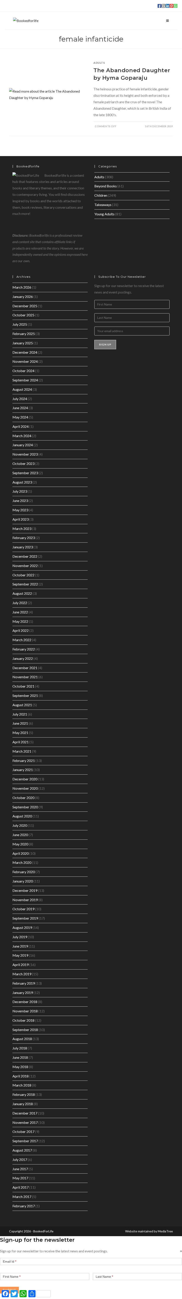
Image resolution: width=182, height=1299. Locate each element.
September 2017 (25, 1141)
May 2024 (20, 417)
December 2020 (24, 779)
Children (100, 195)
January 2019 (22, 992)
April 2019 (20, 964)
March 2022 (21, 640)
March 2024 (21, 436)
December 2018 (24, 1002)
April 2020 (20, 853)
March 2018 (21, 1085)
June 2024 (20, 408)
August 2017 (22, 1150)
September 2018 (25, 1029)
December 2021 (24, 668)
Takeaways (102, 204)
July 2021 (19, 714)
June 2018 (20, 1057)
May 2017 (20, 1178)
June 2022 (20, 612)
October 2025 (23, 315)
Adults (99, 62)
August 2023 (22, 482)
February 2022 (23, 649)
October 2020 (23, 797)
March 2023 (21, 528)
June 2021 (20, 723)
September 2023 (25, 473)
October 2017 (23, 1131)
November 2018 (25, 1011)
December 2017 (24, 1113)
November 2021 (25, 677)
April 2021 (20, 742)
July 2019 (19, 937)
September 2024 (25, 380)
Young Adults (104, 214)
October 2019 (23, 909)
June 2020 (20, 835)
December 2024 (24, 352)
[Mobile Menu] (167, 20)
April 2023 (20, 519)
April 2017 (20, 1187)
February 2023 (23, 537)
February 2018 (23, 1094)
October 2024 (23, 371)
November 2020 (25, 788)
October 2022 (23, 575)
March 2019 (21, 974)
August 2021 (22, 705)
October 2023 (23, 463)
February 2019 (23, 983)
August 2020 (22, 816)
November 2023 (25, 454)
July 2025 (19, 324)
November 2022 (25, 565)
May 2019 (20, 955)
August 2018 (22, 1039)
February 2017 (23, 1206)
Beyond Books (105, 186)
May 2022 (20, 621)
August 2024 (22, 389)
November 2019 (25, 900)
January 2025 (22, 343)
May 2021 (20, 732)
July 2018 (19, 1048)
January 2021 (22, 770)
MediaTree (165, 1231)
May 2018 (20, 1067)
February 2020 (23, 872)
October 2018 (23, 1020)
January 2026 (22, 296)
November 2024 (25, 361)
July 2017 (19, 1159)
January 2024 (22, 445)
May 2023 (20, 510)
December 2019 (24, 890)
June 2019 (20, 946)
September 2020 (25, 807)
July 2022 (19, 603)
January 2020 (22, 881)
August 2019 (22, 927)
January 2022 (22, 658)
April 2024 (20, 426)
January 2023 (22, 547)
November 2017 (25, 1122)
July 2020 (19, 825)
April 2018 (20, 1076)
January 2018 (22, 1104)
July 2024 (19, 399)
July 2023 (19, 491)
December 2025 (24, 306)
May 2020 (20, 844)
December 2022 (24, 556)
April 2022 (20, 630)
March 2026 (21, 287)
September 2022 (25, 584)
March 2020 (21, 862)
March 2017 (21, 1196)
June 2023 (20, 500)
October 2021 (23, 686)
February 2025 (23, 333)
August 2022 (22, 593)
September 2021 (25, 695)
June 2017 (20, 1169)
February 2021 (23, 760)
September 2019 (25, 918)
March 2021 (21, 751)
